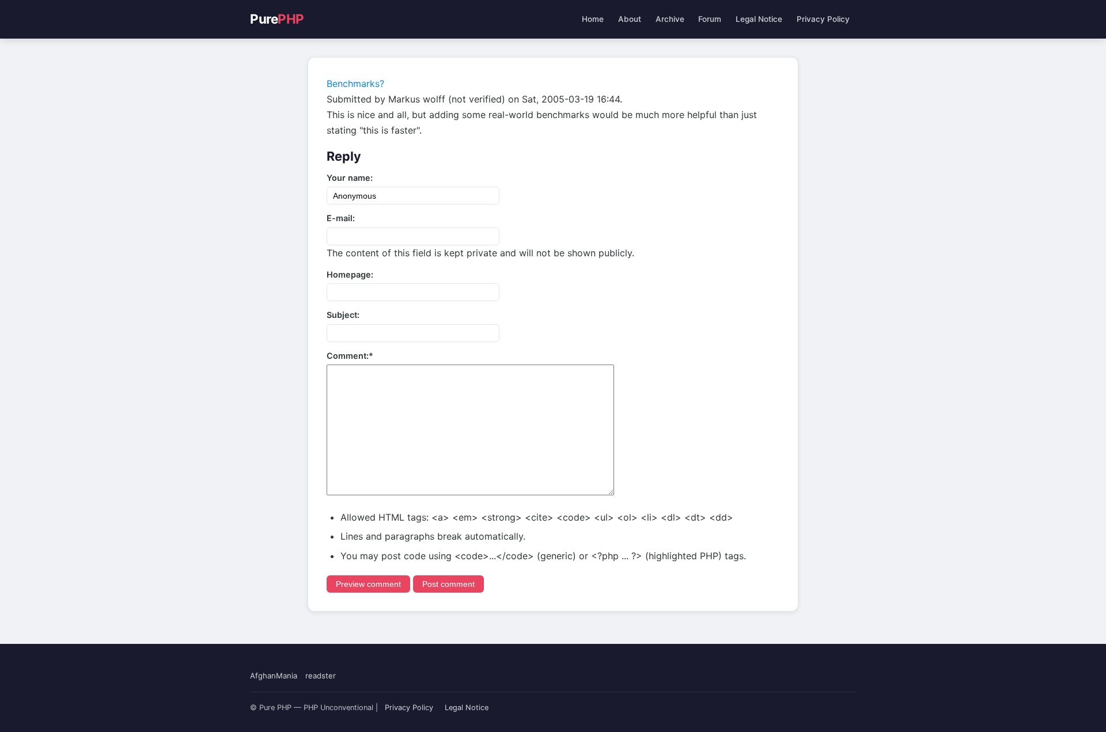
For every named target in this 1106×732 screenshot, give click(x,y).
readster (320, 675)
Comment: (350, 356)
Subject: (343, 315)
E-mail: (341, 218)
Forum (709, 19)
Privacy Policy (823, 19)
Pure (277, 18)
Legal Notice (759, 19)
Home (593, 19)
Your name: (350, 178)
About (629, 19)
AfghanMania (273, 675)
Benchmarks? (355, 83)
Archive (670, 19)
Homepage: (350, 274)
